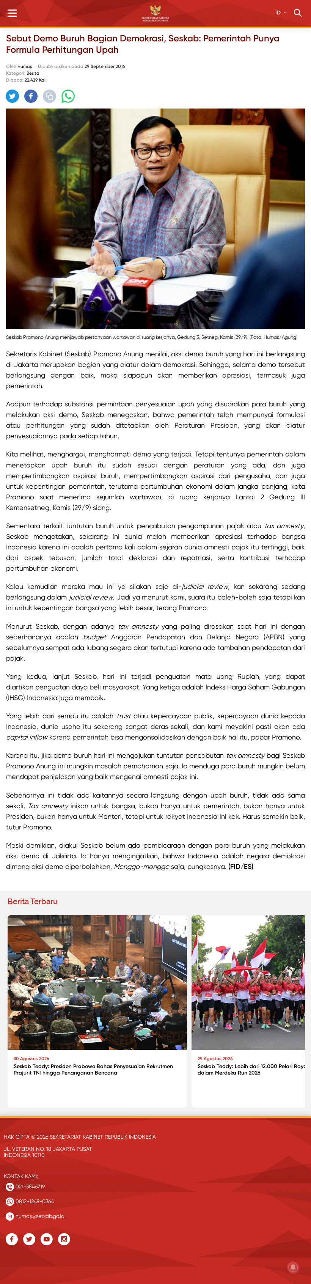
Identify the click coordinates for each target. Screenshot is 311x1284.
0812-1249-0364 (34, 1201)
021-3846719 (29, 1186)
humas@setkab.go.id (39, 1216)
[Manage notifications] (293, 1267)
